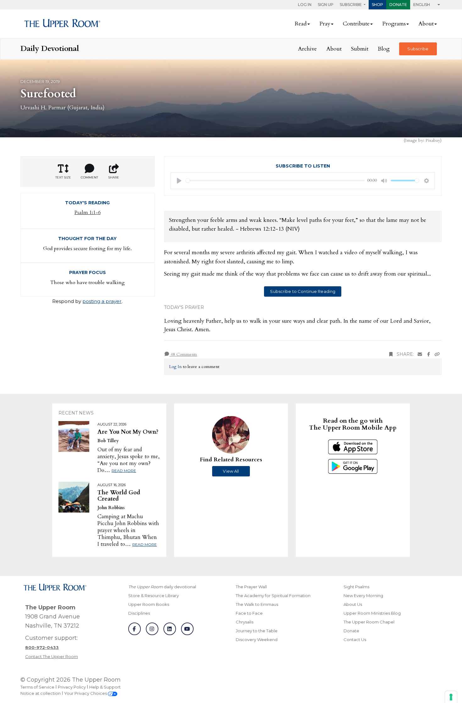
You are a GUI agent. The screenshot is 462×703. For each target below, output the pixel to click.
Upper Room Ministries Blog (372, 613)
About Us (353, 604)
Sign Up (325, 4)
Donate (398, 4)
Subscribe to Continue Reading (302, 291)
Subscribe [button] (351, 4)
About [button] (426, 24)
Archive (307, 49)
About (334, 49)
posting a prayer (102, 301)
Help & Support (105, 686)
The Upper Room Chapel (369, 621)
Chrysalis (244, 621)
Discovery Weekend (257, 639)
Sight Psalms (356, 586)
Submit (359, 49)
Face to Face (249, 613)
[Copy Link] (437, 354)
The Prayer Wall (251, 586)
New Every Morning (363, 595)
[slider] (275, 181)
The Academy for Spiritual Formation (273, 595)
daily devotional (162, 586)
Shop (377, 4)
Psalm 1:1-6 (87, 212)
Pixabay (433, 140)
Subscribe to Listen (303, 166)
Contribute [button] (356, 24)
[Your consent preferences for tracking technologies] (451, 697)
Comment (89, 177)
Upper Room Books (148, 604)
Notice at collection (40, 693)
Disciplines (139, 613)
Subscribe (417, 48)
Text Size (63, 177)
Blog (384, 49)
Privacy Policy (72, 686)
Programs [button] (394, 24)
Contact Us (355, 639)
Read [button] (301, 24)
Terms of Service (37, 686)
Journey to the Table (257, 630)
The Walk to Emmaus (257, 604)
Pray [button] (324, 24)
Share (113, 177)
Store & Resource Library (153, 595)
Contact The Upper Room (51, 656)
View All (231, 471)
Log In (304, 4)
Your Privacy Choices (86, 693)
